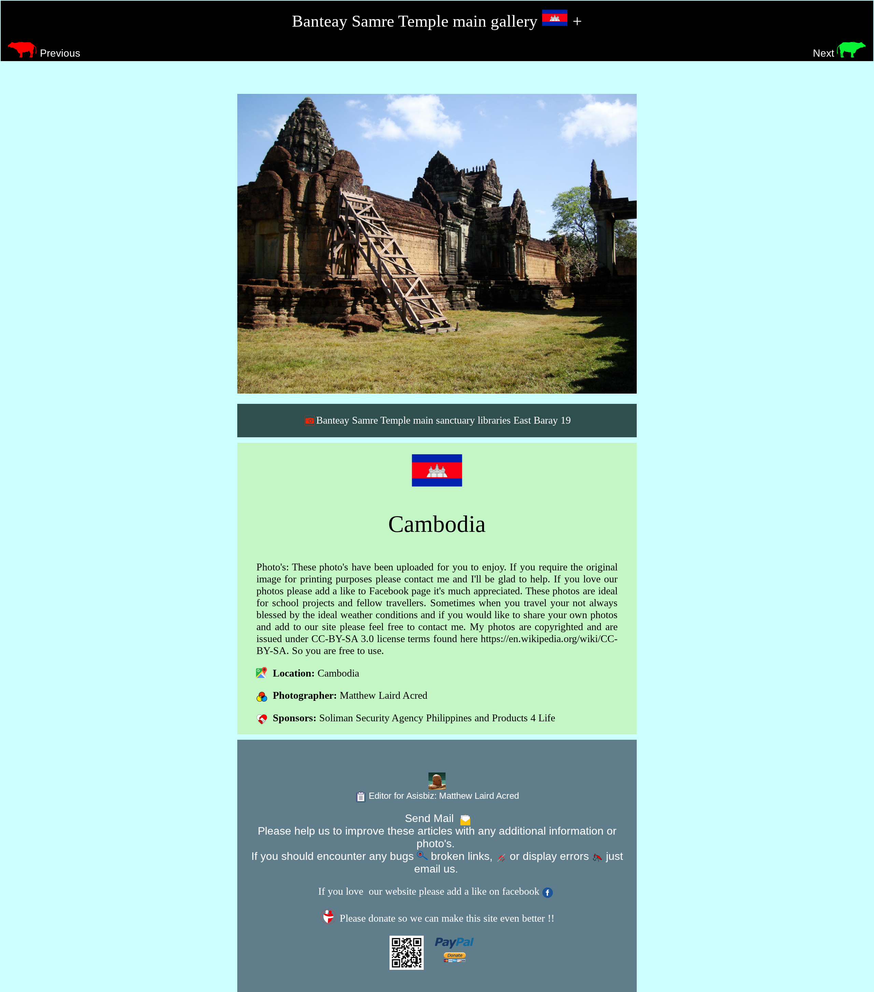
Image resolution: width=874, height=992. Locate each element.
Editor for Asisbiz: (442, 795)
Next (825, 53)
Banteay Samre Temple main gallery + (437, 21)
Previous (58, 53)
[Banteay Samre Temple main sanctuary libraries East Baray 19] (437, 244)
